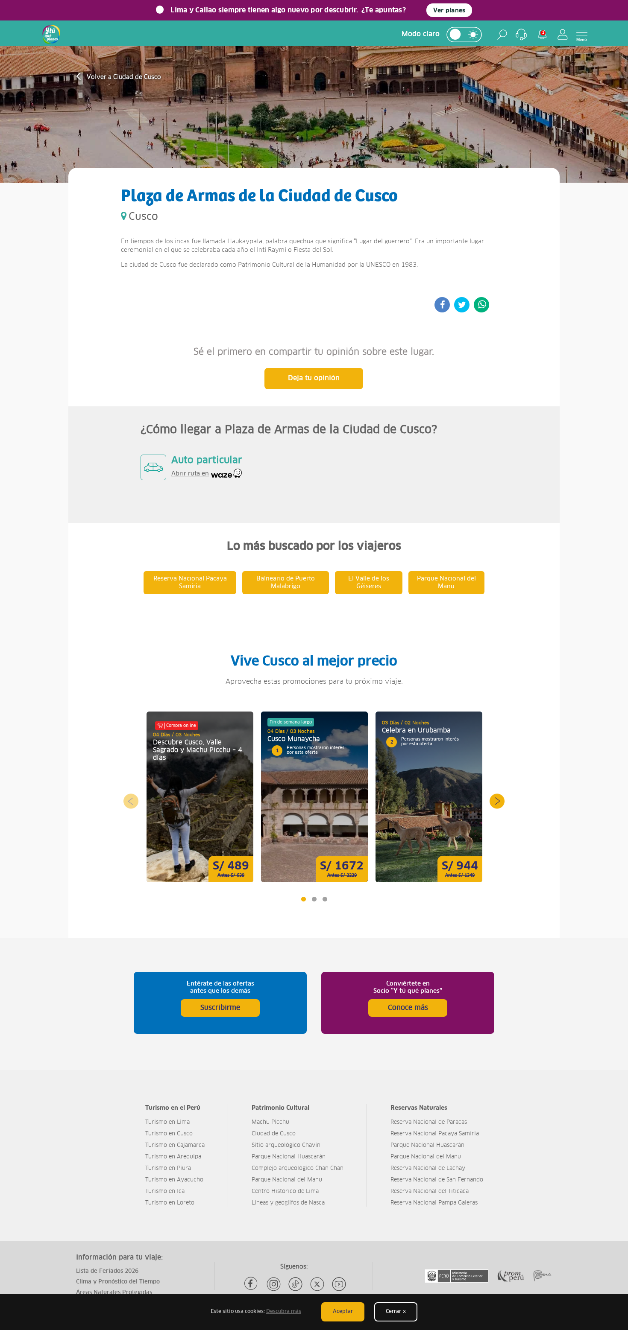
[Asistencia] (521, 35)
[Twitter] (317, 1284)
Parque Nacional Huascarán (289, 1157)
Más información (200, 797)
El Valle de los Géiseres (368, 582)
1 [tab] (303, 899)
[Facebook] (252, 1284)
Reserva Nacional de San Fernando (436, 1180)
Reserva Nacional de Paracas (428, 1122)
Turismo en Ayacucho (174, 1180)
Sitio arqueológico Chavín (286, 1145)
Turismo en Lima (167, 1122)
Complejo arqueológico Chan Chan (297, 1168)
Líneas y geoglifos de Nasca (288, 1203)
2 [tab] (313, 899)
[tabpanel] (200, 797)
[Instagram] (273, 1284)
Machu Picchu (270, 1122)
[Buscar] (502, 34)
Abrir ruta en (190, 474)
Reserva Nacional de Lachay (427, 1168)
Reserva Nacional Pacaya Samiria (190, 582)
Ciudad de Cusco (274, 1134)
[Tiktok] (295, 1284)
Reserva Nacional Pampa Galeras (434, 1203)
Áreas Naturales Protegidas (114, 1292)
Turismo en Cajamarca (175, 1145)
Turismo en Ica (165, 1191)
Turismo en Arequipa (173, 1157)
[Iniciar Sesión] (563, 34)
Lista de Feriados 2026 (107, 1271)
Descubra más (283, 1311)
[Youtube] (339, 1284)
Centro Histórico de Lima (285, 1191)
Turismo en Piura (168, 1168)
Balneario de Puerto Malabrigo (285, 582)
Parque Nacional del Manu (446, 582)
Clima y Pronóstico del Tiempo (118, 1282)
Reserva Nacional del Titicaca (429, 1191)
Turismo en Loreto (169, 1203)
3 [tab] (324, 899)
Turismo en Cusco (169, 1134)
